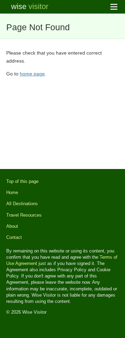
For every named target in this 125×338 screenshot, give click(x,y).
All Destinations (22, 203)
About (12, 226)
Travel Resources (24, 215)
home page (32, 74)
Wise (29, 6)
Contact (14, 237)
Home (12, 192)
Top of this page (22, 181)
